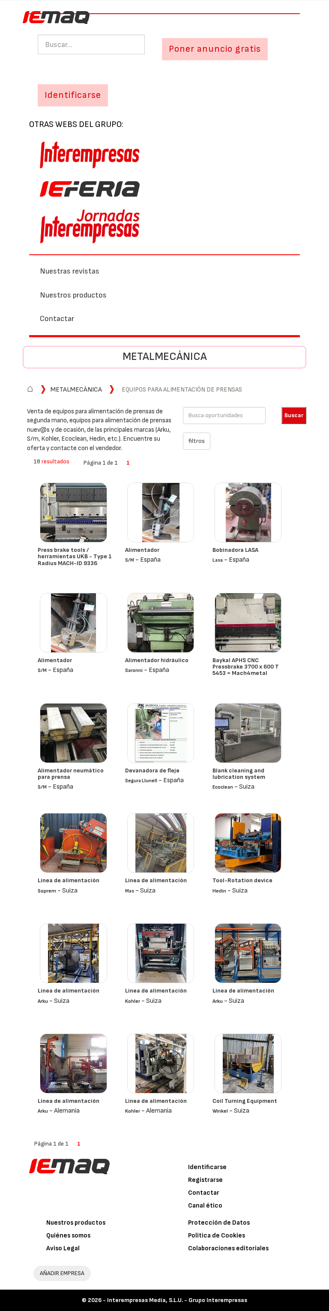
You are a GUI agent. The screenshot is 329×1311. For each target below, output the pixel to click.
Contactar (57, 318)
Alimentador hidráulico (156, 660)
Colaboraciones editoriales (228, 1248)
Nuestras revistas (69, 271)
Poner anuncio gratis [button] (215, 49)
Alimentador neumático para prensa (71, 774)
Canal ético (205, 1206)
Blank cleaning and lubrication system (238, 774)
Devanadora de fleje (152, 770)
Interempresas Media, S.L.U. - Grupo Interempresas (177, 1300)
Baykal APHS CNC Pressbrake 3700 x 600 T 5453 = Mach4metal (245, 667)
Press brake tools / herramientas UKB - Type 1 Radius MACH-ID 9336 (75, 556)
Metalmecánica (165, 356)
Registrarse (205, 1180)
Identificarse (207, 1167)
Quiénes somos (68, 1235)
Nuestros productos (73, 295)
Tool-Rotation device (242, 880)
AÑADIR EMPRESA (62, 1273)
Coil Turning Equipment (244, 1101)
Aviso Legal (63, 1248)
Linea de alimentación (68, 880)
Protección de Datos (219, 1223)
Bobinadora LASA (235, 550)
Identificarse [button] (73, 95)
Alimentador (142, 550)
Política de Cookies (216, 1235)
